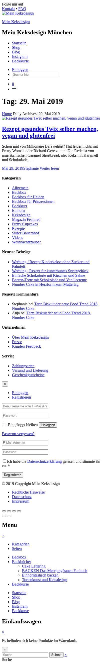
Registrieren (21, 397)
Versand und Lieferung (30, 370)
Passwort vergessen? (18, 434)
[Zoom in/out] (19, 511)
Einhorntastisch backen (40, 575)
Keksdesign (21, 215)
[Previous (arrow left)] (4, 515)
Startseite (19, 43)
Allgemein (20, 188)
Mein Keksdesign (16, 22)
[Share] (9, 511)
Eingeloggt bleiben (23, 425)
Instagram (20, 56)
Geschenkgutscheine (28, 375)
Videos (17, 237)
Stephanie (31, 168)
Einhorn (18, 210)
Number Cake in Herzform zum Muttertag (45, 284)
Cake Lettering (34, 566)
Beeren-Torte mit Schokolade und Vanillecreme (49, 280)
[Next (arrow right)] (9, 515)
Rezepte (18, 228)
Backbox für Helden (28, 197)
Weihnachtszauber (26, 242)
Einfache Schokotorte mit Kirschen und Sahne (48, 275)
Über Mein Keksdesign (30, 337)
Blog (16, 52)
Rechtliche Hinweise (28, 492)
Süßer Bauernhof (25, 233)
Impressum (20, 501)
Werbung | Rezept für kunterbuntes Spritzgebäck (50, 271)
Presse (17, 342)
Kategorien (21, 544)
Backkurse (20, 61)
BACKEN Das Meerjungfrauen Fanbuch (54, 570)
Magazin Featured (26, 219)
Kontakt (8, 9)
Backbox (19, 192)
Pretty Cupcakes (25, 224)
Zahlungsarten (23, 366)
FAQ (22, 9)
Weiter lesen (49, 168)
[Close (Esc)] (4, 511)
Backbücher (21, 561)
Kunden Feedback (26, 346)
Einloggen (20, 69)
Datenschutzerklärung (44, 461)
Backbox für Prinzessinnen (33, 201)
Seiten (17, 548)
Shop (16, 47)
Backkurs (19, 206)
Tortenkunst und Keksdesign (44, 580)
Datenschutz (22, 497)
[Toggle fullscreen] (14, 511)
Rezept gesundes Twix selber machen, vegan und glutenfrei (50, 132)
